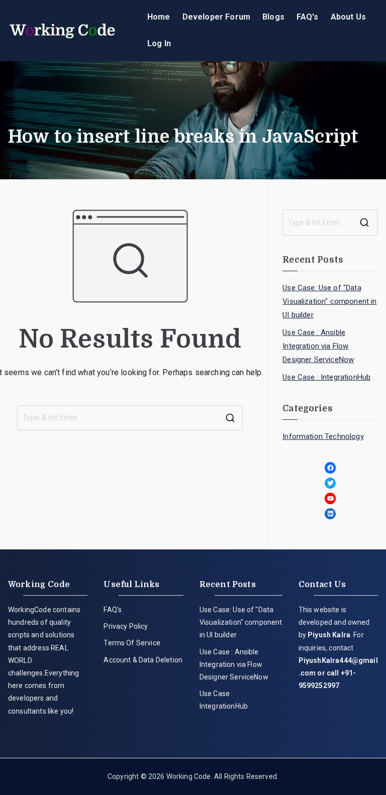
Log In (159, 43)
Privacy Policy (126, 626)
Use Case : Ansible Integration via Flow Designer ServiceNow (318, 346)
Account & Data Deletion (143, 660)
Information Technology (323, 436)
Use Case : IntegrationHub (326, 377)
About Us (348, 17)
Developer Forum (216, 17)
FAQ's (308, 17)
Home (158, 17)
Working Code (188, 776)
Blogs (273, 17)
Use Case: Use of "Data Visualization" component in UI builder (329, 301)
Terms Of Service (132, 643)
